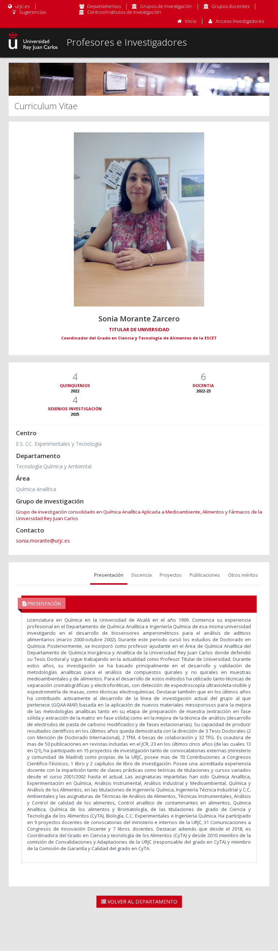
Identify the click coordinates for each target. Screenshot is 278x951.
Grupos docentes (230, 6)
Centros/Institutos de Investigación (124, 12)
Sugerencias (32, 12)
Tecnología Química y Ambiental (54, 466)
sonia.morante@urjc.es (43, 540)
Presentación (108, 575)
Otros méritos (243, 575)
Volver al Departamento (141, 901)
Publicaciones (205, 575)
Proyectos (171, 575)
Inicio (191, 21)
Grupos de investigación (166, 6)
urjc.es (22, 6)
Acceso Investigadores (240, 21)
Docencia (141, 575)
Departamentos (104, 6)
